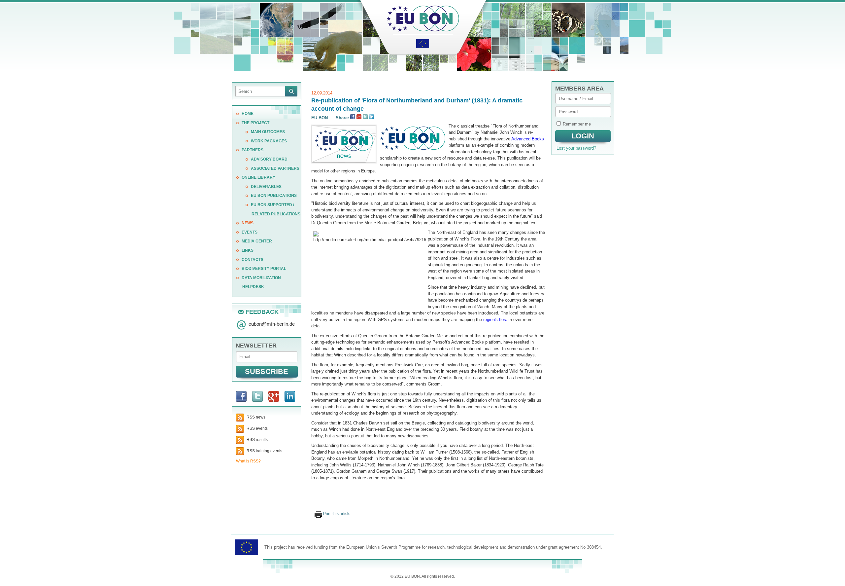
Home (248, 113)
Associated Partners (275, 168)
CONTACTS (252, 259)
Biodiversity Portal (264, 268)
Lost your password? (576, 148)
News (248, 223)
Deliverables (266, 186)
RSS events (257, 428)
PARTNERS (252, 150)
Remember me (577, 124)
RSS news (255, 417)
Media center (257, 241)
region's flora (495, 319)
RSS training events (264, 451)
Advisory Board (269, 159)
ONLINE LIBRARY (258, 177)
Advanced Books (527, 138)
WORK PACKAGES (269, 141)
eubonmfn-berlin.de (272, 324)
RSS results (257, 439)
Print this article (336, 513)
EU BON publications (274, 195)
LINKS (248, 250)
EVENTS (249, 232)
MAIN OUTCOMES (268, 131)
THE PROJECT (255, 123)
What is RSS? (248, 461)
